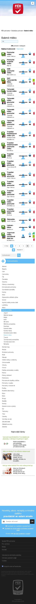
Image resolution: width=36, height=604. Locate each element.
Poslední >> (20, 250)
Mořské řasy (6, 347)
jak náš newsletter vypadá (22, 533)
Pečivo (4, 372)
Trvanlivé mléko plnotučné (10, 163)
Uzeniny (4, 416)
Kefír (5, 319)
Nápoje (4, 357)
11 (31, 246)
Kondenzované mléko (10, 333)
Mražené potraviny (8, 352)
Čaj (3, 276)
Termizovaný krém (9, 342)
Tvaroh (6, 337)
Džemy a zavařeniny (8, 284)
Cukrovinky (5, 274)
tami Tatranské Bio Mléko (12, 80)
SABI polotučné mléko (10, 71)
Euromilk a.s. (10, 150)
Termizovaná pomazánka (11, 339)
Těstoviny (5, 411)
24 (3, 226)
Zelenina (4, 427)
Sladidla (4, 401)
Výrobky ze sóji (6, 419)
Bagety (4, 269)
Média (4, 547)
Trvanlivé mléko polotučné (10, 183)
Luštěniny (5, 305)
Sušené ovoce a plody (9, 406)
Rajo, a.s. (9, 65)
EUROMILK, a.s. (11, 205)
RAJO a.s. (9, 158)
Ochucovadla (6, 362)
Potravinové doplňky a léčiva (10, 380)
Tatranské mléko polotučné (10, 111)
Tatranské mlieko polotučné (10, 122)
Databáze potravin (17, 30)
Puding (4, 388)
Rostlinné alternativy (8, 390)
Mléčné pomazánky (9, 324)
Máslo (5, 317)
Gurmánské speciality (8, 289)
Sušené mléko (8, 328)
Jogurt (6, 313)
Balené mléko (8, 335)
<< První (6, 246)
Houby (4, 292)
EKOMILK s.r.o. (10, 240)
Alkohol (4, 266)
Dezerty (4, 282)
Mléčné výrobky (7, 310)
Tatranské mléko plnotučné (10, 100)
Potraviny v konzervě (8, 385)
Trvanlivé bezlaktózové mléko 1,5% (12, 133)
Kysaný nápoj (8, 330)
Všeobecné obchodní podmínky (11, 555)
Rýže (3, 396)
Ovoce (4, 367)
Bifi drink (6, 322)
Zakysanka (11, 219)
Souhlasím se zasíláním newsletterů (18, 526)
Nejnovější (20, 49)
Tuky (3, 414)
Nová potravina (12, 261)
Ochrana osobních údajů (9, 558)
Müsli (3, 355)
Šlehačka (6, 344)
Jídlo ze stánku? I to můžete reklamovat (16, 451)
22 (3, 233)
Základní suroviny (7, 424)
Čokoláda (5, 279)
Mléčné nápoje (8, 315)
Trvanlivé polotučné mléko (10, 211)
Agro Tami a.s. (11, 187)
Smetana (6, 326)
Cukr (3, 271)
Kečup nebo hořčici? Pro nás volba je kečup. (18, 465)
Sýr (3, 409)
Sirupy (4, 398)
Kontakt (4, 549)
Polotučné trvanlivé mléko (10, 61)
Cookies (4, 561)
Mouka (4, 349)
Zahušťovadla (6, 421)
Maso (3, 307)
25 (3, 53)
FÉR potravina (5, 30)
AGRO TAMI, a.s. (11, 56)
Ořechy (4, 365)
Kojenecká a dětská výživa (10, 297)
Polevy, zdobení (6, 375)
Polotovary (5, 378)
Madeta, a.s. (10, 229)
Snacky (4, 403)
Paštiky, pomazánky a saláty (10, 370)
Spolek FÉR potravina (8, 541)
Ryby (3, 393)
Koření (4, 300)
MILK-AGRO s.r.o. (11, 74)
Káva (3, 294)
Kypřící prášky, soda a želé (10, 302)
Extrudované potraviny (9, 287)
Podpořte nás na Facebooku (12, 566)
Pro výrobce (6, 544)
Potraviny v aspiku (7, 383)
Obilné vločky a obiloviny (9, 360)
